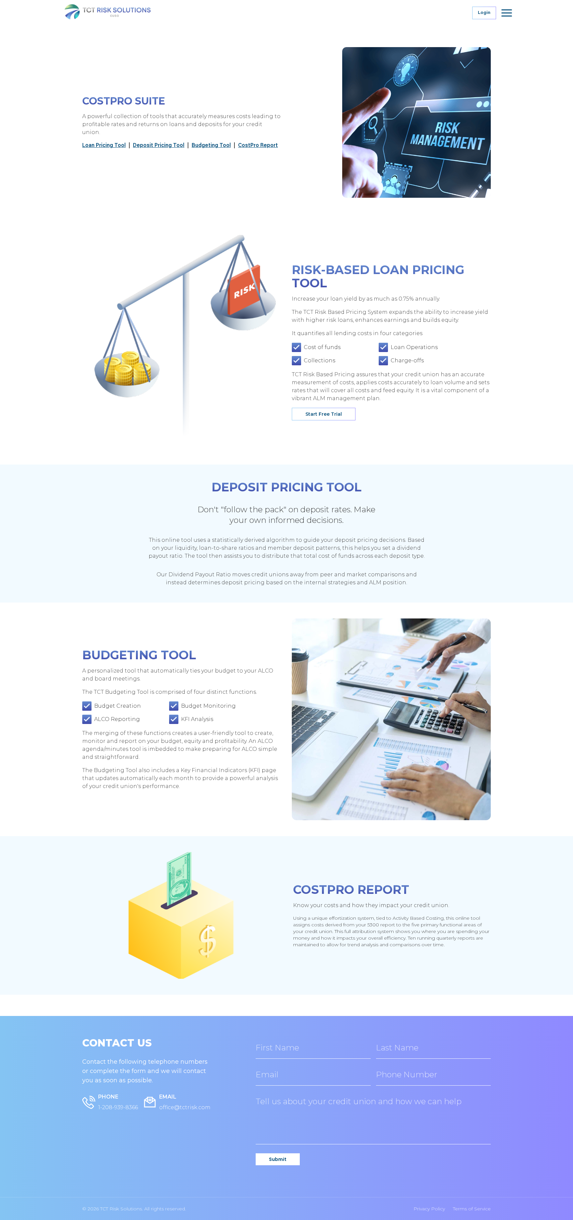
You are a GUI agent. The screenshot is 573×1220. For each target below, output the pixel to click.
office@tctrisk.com (185, 1107)
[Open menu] (506, 13)
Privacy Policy (429, 1209)
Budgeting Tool (211, 145)
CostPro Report (258, 145)
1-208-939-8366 (118, 1107)
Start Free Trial (323, 414)
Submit (277, 1159)
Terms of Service (472, 1209)
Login (484, 13)
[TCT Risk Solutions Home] (120, 13)
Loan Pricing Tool (104, 145)
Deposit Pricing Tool (158, 145)
